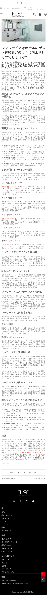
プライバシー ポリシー (10, 572)
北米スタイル (6, 545)
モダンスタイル (7, 539)
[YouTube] (17, 3)
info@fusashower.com (21, 583)
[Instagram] (25, 3)
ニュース (5, 524)
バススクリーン (7, 551)
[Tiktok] (29, 3)
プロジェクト (6, 518)
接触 (3, 527)
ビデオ (4, 521)
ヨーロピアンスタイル (9, 542)
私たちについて (7, 515)
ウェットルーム (7, 548)
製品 (3, 512)
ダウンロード (6, 530)
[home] (18, 14)
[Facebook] (21, 3)
